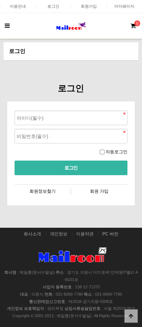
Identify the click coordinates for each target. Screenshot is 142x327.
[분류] (7, 26)
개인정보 (58, 234)
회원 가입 (99, 191)
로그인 (53, 6)
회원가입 (89, 6)
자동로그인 (116, 151)
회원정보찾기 (42, 191)
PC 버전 (110, 234)
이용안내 (18, 6)
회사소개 (32, 234)
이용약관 (85, 234)
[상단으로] (131, 316)
